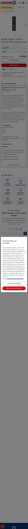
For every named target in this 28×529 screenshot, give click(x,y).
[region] (14, 264)
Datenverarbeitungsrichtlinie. (15, 279)
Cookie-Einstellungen (14, 283)
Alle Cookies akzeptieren (14, 288)
